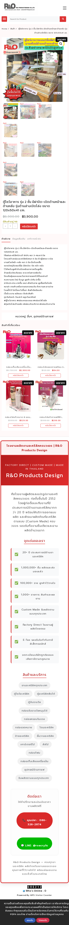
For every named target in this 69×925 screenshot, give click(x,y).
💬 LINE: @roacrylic (34, 845)
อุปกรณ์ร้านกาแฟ (44, 316)
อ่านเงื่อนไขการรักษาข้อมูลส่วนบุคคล (45, 914)
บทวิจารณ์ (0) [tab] (34, 238)
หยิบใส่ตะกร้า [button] (18, 375)
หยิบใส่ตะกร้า (29, 226)
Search (63, 19)
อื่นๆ (29, 316)
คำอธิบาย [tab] (6, 238)
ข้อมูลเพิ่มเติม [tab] (18, 238)
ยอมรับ (30, 920)
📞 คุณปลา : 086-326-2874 (34, 822)
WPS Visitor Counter (41, 895)
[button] (61, 44)
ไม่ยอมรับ (43, 920)
